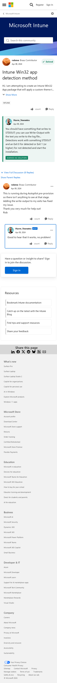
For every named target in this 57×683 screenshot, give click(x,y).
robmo (15, 60)
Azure (6, 567)
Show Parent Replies (10, 177)
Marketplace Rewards (12, 598)
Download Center (10, 421)
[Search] (31, 5)
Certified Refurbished (12, 442)
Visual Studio (9, 603)
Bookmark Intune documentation (24, 302)
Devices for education (12, 472)
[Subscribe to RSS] (39, 351)
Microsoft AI (8, 517)
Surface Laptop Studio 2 (13, 376)
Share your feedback (17, 331)
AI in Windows (9, 391)
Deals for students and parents (16, 497)
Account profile (9, 416)
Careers (7, 617)
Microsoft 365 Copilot (12, 547)
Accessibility (8, 648)
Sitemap (7, 668)
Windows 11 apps (10, 402)
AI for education (10, 502)
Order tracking (9, 437)
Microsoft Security (11, 522)
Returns (7, 432)
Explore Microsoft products (14, 397)
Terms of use (25, 671)
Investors (7, 638)
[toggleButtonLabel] (52, 13)
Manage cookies (10, 671)
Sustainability (9, 653)
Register (40, 4)
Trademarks (37, 671)
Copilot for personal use (13, 386)
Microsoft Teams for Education (15, 477)
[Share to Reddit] (28, 351)
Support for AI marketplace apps (16, 582)
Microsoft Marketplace (12, 592)
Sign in (16, 270)
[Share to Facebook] (18, 351)
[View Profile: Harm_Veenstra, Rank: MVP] (10, 230)
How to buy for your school (14, 487)
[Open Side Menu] (4, 4)
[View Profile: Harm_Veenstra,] (9, 122)
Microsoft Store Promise (13, 447)
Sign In (49, 4)
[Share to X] (23, 351)
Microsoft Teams (10, 542)
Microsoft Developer (11, 572)
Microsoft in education (12, 467)
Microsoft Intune (13, 13)
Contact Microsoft (21, 668)
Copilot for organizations (13, 381)
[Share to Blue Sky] (33, 351)
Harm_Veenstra (21, 120)
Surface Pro (8, 366)
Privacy (34, 668)
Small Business (9, 552)
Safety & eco (9, 675)
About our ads (33, 675)
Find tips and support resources (23, 322)
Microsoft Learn (10, 577)
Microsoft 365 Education (13, 482)
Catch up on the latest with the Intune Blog (26, 312)
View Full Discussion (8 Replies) (19, 172)
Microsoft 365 (9, 532)
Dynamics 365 (9, 527)
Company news (9, 627)
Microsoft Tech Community (14, 587)
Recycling (21, 675)
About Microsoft (10, 622)
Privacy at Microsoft (11, 632)
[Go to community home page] (11, 4)
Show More (11, 94)
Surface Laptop (9, 371)
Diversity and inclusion (12, 643)
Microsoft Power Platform (13, 537)
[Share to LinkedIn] (13, 351)
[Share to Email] (44, 351)
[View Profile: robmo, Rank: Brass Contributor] (6, 62)
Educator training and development (17, 492)
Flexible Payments (11, 452)
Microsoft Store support (13, 426)
